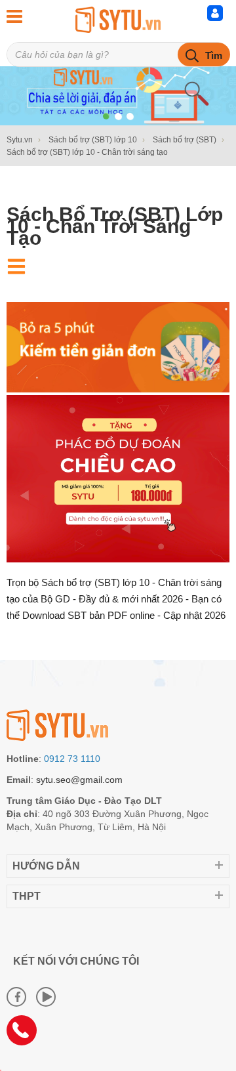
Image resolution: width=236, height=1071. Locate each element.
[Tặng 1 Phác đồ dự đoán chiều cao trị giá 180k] (118, 559)
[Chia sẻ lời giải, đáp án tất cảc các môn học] (118, 19)
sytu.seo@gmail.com (79, 779)
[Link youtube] (46, 997)
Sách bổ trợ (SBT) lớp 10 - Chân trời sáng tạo (115, 226)
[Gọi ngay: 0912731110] (26, 1034)
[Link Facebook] (16, 997)
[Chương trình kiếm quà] (118, 389)
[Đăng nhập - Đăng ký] (218, 16)
